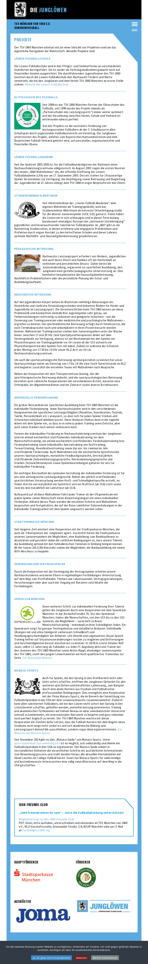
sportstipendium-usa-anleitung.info (37, 743)
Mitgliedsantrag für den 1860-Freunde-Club (46, 819)
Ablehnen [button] (81, 957)
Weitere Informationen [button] (105, 957)
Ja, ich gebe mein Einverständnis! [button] (52, 957)
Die (48, 10)
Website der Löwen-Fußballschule (47, 84)
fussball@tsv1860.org (36, 830)
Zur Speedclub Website (37, 658)
